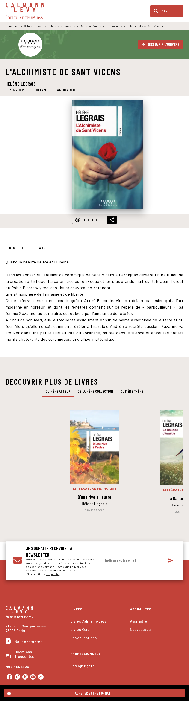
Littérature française (61, 25)
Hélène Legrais (21, 84)
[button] (161, 44)
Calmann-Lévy (33, 25)
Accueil (14, 25)
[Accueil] (25, 11)
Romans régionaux (92, 25)
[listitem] (9, 677)
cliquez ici (52, 574)
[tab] (18, 247)
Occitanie (115, 25)
